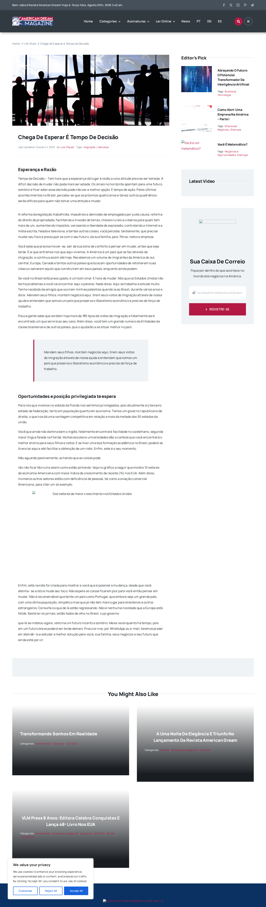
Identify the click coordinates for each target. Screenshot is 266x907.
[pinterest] (245, 5)
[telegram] (252, 5)
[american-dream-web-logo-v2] (32, 18)
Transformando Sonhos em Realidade (58, 734)
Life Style (71, 743)
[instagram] (238, 5)
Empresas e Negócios (184, 750)
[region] (50, 878)
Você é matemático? (233, 144)
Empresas (231, 126)
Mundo (111, 833)
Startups (235, 129)
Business (230, 91)
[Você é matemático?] (196, 143)
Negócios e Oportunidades (228, 153)
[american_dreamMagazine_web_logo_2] (133, 901)
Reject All (51, 891)
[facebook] (223, 5)
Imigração (89, 147)
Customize (25, 891)
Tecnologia (224, 95)
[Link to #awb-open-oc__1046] (238, 21)
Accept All (76, 891)
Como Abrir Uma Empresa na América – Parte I (233, 114)
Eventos (165, 750)
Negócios (223, 129)
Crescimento (43, 743)
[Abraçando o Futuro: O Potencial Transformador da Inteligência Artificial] (196, 69)
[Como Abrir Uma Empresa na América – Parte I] (196, 108)
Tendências (27, 837)
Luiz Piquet (67, 147)
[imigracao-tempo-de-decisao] (90, 56)
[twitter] (231, 5)
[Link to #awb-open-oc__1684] (248, 21)
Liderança (103, 147)
